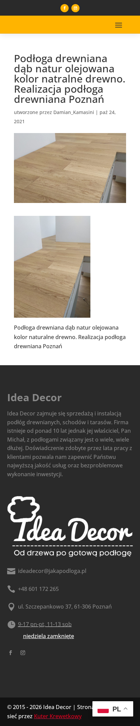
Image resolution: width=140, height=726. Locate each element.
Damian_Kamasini (73, 112)
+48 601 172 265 (38, 589)
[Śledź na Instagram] (75, 8)
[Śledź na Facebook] (64, 8)
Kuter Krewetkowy (58, 716)
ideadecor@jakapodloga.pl (52, 571)
